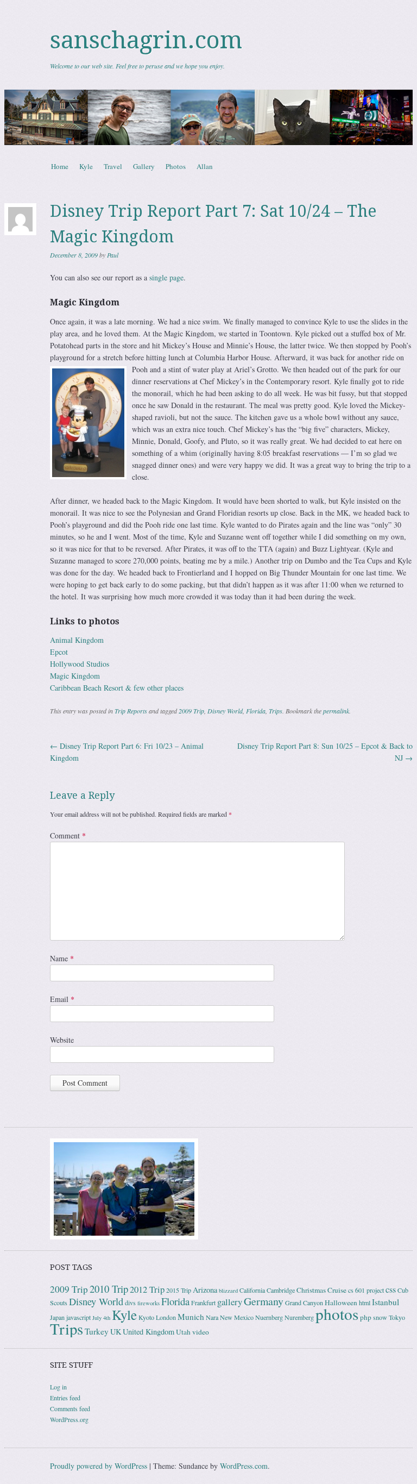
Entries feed (65, 1397)
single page (166, 277)
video (200, 1332)
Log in (58, 1386)
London (166, 1317)
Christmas (311, 1290)
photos (336, 1313)
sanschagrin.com (146, 40)
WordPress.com (244, 1466)
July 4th (101, 1318)
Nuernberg (269, 1317)
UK (115, 1331)
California (252, 1290)
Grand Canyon (304, 1302)
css (391, 1289)
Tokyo (397, 1317)
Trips (275, 710)
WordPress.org (69, 1419)
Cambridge (281, 1290)
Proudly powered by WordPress (98, 1466)
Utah (183, 1332)
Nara (212, 1317)
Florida (256, 710)
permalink (336, 710)
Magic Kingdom (75, 676)
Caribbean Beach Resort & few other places (117, 687)
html (364, 1302)
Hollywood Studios (79, 664)
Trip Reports (131, 710)
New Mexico (237, 1317)
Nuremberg (299, 1317)
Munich (191, 1316)
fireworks (148, 1303)
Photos (176, 166)
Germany (263, 1301)
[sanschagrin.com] (208, 117)
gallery (229, 1301)
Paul (112, 255)
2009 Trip (191, 710)
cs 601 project (366, 1290)
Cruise (336, 1290)
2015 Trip (178, 1290)
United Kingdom (148, 1331)
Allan (205, 166)
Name (62, 958)
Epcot (59, 652)
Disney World (225, 710)
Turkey (97, 1331)
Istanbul (385, 1302)
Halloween (341, 1302)
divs (130, 1302)
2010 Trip (109, 1288)
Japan (57, 1317)
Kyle (86, 166)
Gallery (144, 166)
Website (62, 1040)
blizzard (228, 1290)
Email (62, 999)
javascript (78, 1317)
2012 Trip (147, 1289)
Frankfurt (203, 1302)
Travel (113, 166)
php (365, 1317)
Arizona (205, 1290)
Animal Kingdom (77, 640)
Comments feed (70, 1408)
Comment (68, 835)
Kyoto (146, 1317)
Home (59, 166)
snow (380, 1317)
